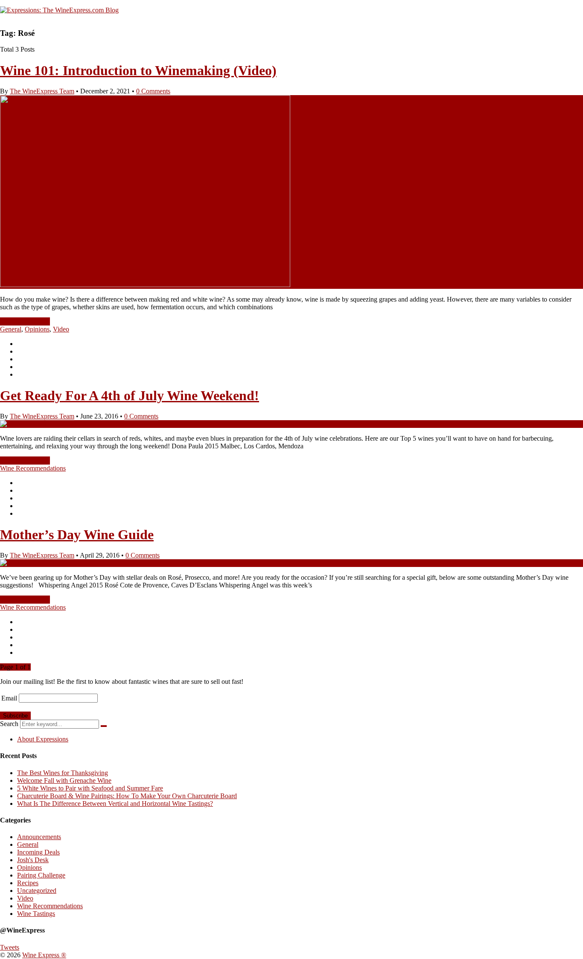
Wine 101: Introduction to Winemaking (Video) (138, 70)
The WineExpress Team (42, 91)
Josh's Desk (33, 859)
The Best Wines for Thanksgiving (62, 772)
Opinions (37, 329)
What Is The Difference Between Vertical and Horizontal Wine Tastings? (115, 803)
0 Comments (153, 91)
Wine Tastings (36, 913)
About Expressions (42, 739)
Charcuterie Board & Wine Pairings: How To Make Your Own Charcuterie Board (127, 795)
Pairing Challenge (41, 875)
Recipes (27, 882)
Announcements (39, 836)
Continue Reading (25, 321)
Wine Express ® (44, 955)
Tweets (9, 947)
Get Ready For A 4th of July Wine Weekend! (129, 395)
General (10, 329)
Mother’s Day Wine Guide (77, 534)
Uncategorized (36, 890)
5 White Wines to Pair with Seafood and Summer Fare (90, 788)
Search (9, 723)
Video (61, 329)
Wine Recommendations (33, 468)
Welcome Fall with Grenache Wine (64, 780)
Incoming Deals (38, 852)
